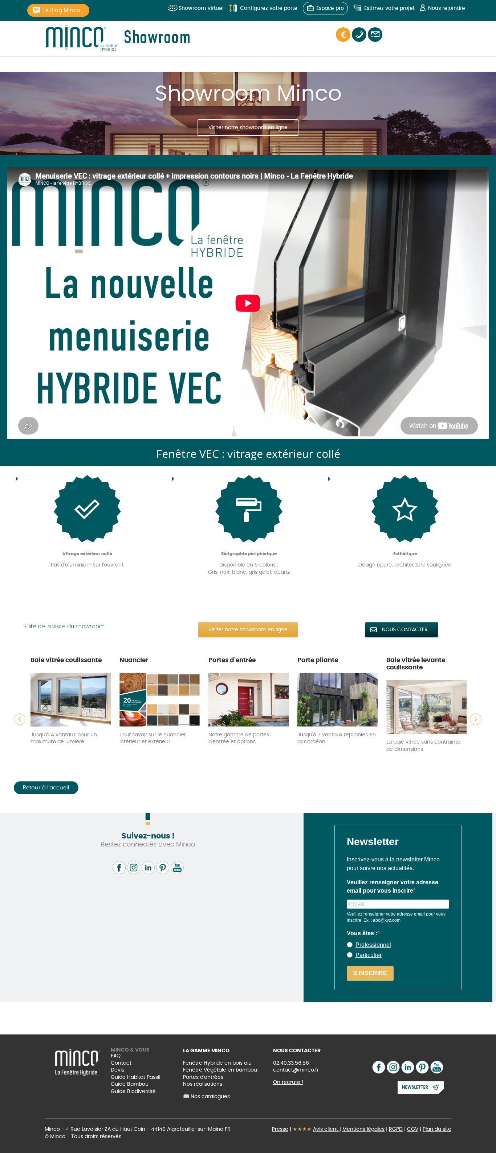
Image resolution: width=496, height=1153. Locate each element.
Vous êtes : (362, 933)
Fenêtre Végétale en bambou (220, 1070)
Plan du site (437, 1129)
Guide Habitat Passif (136, 1077)
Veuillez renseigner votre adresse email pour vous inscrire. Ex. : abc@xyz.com (396, 917)
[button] (19, 719)
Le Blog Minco (61, 10)
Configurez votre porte (268, 8)
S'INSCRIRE (370, 973)
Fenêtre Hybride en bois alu (217, 1063)
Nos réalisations (202, 1084)
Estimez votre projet (389, 8)
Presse (280, 1129)
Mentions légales (363, 1129)
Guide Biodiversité (133, 1091)
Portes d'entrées (203, 1077)
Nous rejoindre (446, 8)
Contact (375, 34)
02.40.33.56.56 (291, 1063)
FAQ (116, 1055)
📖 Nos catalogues (206, 1096)
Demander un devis (343, 34)
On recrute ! (288, 1082)
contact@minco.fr (296, 1070)
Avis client (326, 1129)
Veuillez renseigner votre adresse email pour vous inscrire (392, 886)
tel (359, 34)
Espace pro (330, 8)
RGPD (396, 1129)
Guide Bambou (130, 1084)
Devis (117, 1070)
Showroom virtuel (201, 8)
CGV (412, 1129)
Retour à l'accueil (46, 787)
